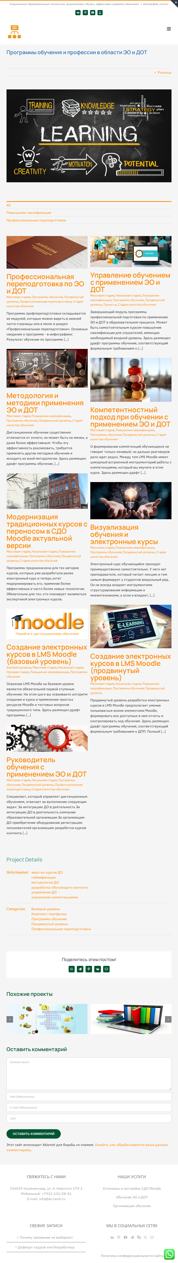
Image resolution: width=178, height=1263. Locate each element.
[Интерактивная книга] (131, 1006)
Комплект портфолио (49, 914)
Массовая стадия (18, 297)
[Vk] (112, 1237)
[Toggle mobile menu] (169, 29)
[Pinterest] (118, 1237)
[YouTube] (125, 1237)
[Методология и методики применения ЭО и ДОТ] (47, 351)
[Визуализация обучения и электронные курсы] (130, 484)
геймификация (43, 877)
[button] (10, 1019)
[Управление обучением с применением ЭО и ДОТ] (130, 238)
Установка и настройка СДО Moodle (132, 1188)
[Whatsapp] (145, 1237)
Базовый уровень (19, 667)
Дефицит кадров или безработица (46, 1247)
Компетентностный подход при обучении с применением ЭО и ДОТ (130, 417)
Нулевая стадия (18, 672)
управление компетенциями (54, 897)
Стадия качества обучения (137, 305)
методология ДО (45, 882)
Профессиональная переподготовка (45, 301)
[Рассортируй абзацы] (47, 1006)
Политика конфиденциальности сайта (132, 1255)
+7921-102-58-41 (57, 1193)
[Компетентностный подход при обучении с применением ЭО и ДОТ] (130, 360)
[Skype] (139, 1237)
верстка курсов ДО (47, 872)
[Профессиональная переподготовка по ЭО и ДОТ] (47, 238)
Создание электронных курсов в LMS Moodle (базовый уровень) (47, 654)
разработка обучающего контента (59, 887)
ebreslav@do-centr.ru (155, 4)
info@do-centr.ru (52, 1198)
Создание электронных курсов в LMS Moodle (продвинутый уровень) (130, 666)
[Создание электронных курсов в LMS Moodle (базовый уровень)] (47, 611)
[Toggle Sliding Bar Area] (174, 4)
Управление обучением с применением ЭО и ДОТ (130, 282)
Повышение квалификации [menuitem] (29, 212)
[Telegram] (132, 1237)
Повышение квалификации (51, 416)
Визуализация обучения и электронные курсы (124, 534)
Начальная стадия (128, 295)
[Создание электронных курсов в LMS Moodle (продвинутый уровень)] (130, 607)
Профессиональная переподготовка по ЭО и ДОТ (45, 284)
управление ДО (44, 892)
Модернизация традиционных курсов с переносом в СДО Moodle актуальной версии (47, 531)
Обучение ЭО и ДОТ (132, 1197)
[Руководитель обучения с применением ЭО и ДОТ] (47, 727)
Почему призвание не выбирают (46, 1237)
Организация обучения (132, 1205)
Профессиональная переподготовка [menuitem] (36, 220)
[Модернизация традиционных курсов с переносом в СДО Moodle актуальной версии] (47, 476)
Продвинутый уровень (55, 420)
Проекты (110, 305)
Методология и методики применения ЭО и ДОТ (45, 403)
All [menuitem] (8, 205)
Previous (164, 72)
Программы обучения (47, 297)
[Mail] (152, 1237)
